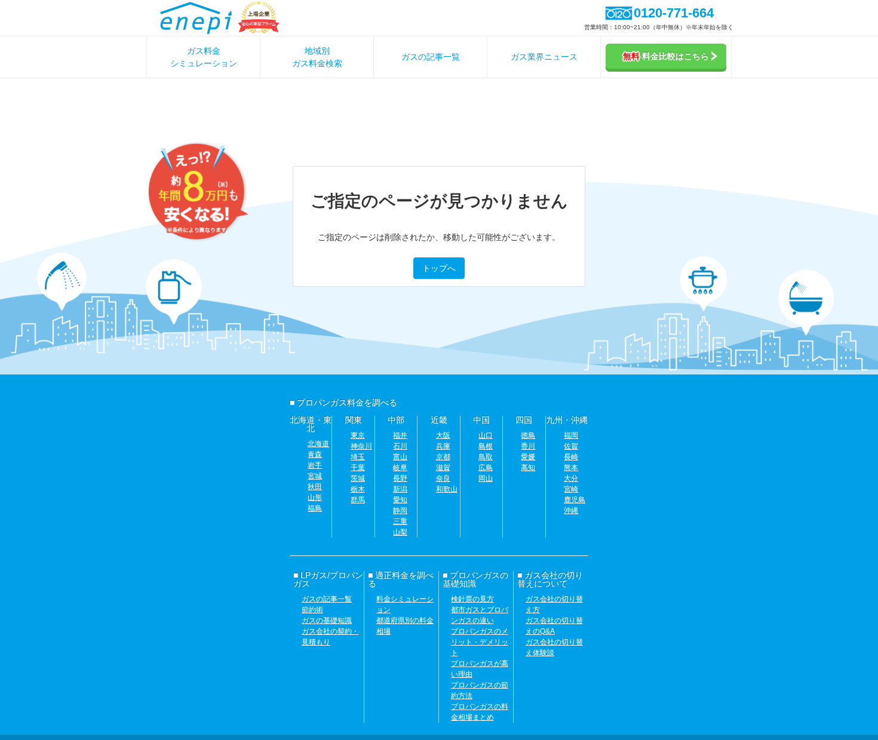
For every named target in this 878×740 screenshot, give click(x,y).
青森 (315, 454)
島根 (485, 446)
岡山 (485, 478)
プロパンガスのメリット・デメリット (479, 642)
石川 (400, 446)
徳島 (528, 435)
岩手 (315, 465)
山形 (315, 497)
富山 (400, 457)
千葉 (358, 467)
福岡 (571, 435)
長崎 (571, 457)
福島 (315, 508)
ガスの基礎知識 (327, 620)
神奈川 (361, 446)
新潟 (400, 489)
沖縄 (571, 510)
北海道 (318, 444)
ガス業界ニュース (544, 57)
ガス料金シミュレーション (203, 57)
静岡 (400, 510)
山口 (485, 435)
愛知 (400, 500)
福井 (400, 435)
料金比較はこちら (666, 56)
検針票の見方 (472, 599)
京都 (443, 457)
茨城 (358, 478)
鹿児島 (574, 500)
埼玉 (358, 457)
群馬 (358, 500)
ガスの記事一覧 (430, 57)
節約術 (312, 610)
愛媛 (528, 457)
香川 (528, 446)
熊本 (571, 467)
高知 (528, 467)
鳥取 (485, 457)
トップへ (439, 268)
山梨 (400, 532)
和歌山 (447, 489)
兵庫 (443, 446)
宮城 (315, 476)
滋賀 (443, 467)
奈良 (443, 478)
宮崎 (571, 489)
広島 (485, 467)
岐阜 (400, 467)
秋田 (315, 487)
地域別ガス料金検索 (317, 57)
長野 (400, 478)
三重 (400, 521)
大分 (571, 478)
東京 (358, 435)
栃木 (358, 489)
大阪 (443, 435)
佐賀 (571, 446)
